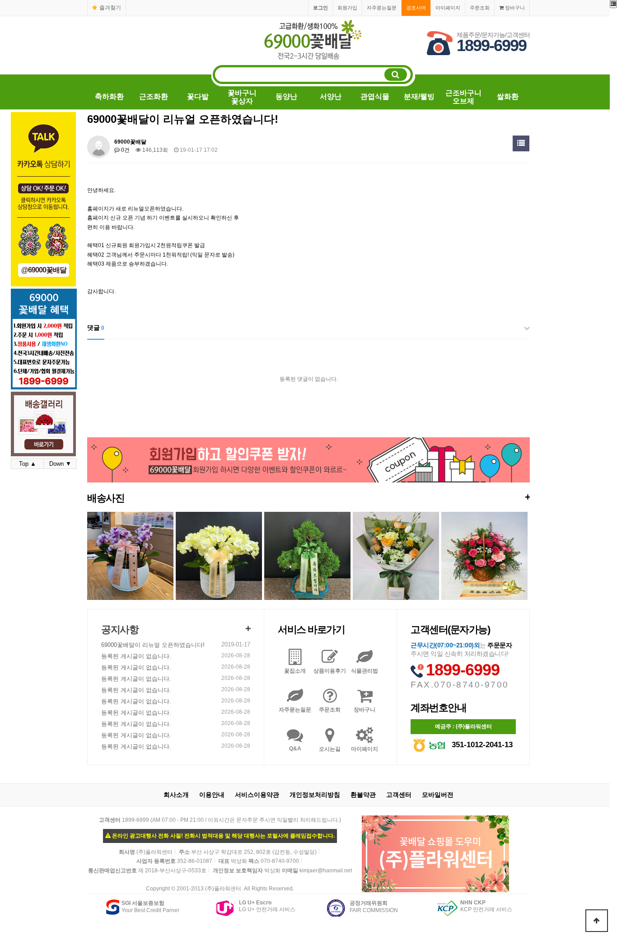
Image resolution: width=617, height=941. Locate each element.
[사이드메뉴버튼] (613, 4)
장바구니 (514, 7)
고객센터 (398, 794)
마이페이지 (447, 7)
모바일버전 (437, 794)
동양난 (286, 96)
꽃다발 (198, 96)
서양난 (330, 96)
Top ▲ (27, 463)
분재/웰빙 (419, 96)
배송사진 (308, 498)
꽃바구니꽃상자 (242, 97)
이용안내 (211, 794)
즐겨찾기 (110, 8)
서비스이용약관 (257, 794)
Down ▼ (60, 463)
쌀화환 (508, 96)
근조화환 (153, 96)
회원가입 (347, 7)
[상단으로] (596, 920)
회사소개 (176, 794)
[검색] (395, 74)
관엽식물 (374, 96)
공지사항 (119, 629)
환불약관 (363, 794)
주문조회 (480, 7)
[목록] (521, 143)
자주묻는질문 (382, 7)
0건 (125, 150)
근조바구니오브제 (463, 97)
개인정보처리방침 (315, 794)
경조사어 (416, 7)
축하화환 (109, 96)
